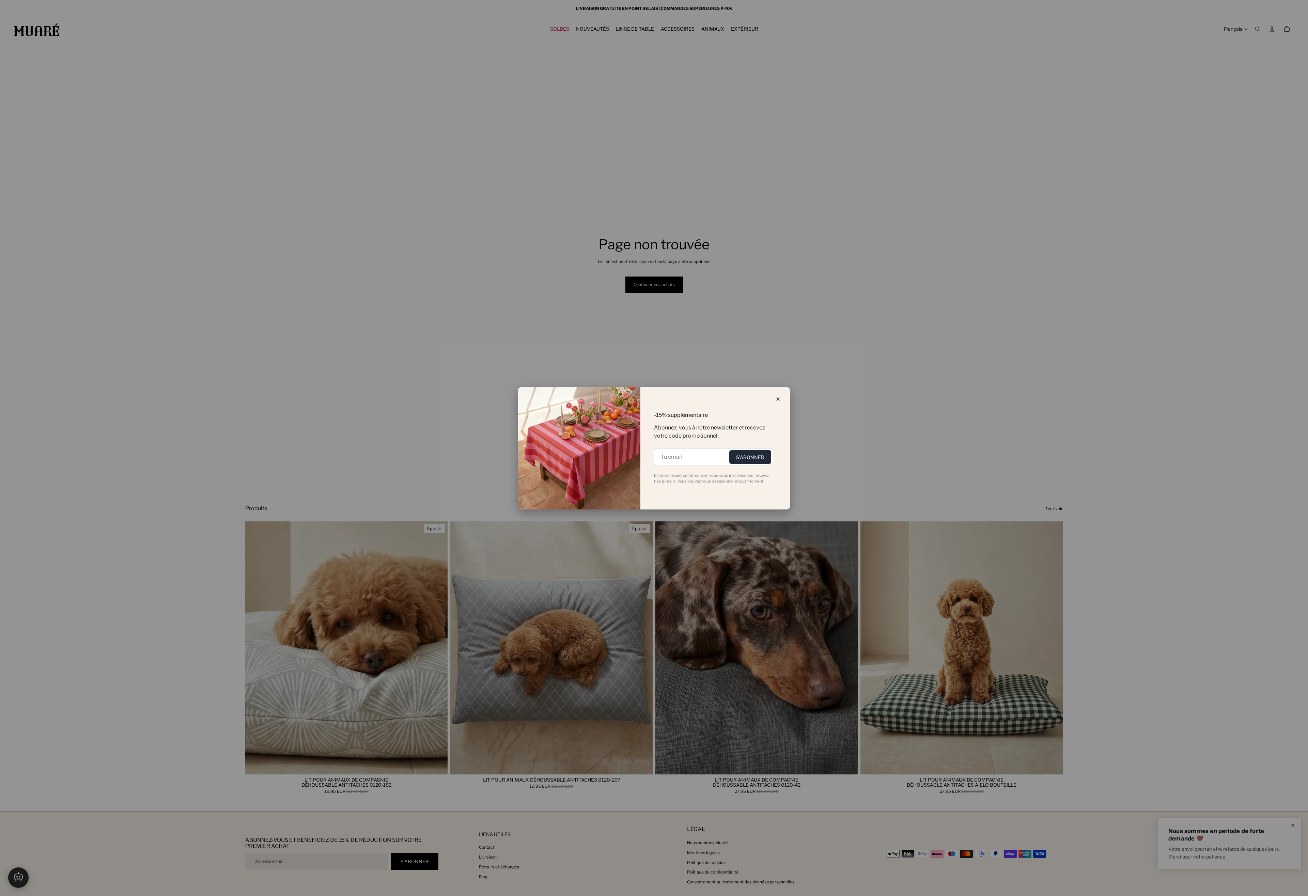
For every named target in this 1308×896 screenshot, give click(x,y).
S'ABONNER (750, 457)
